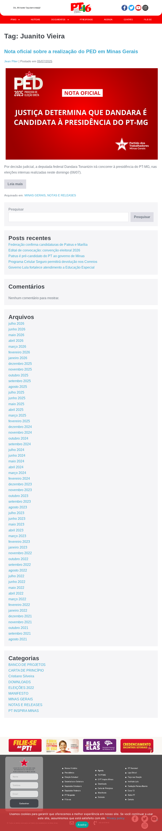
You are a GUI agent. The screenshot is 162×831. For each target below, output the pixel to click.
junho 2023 (16, 518)
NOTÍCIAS (35, 19)
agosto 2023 (17, 507)
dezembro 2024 (20, 427)
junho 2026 (16, 329)
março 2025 (17, 415)
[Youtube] (138, 8)
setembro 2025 (19, 381)
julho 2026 (16, 323)
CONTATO (128, 19)
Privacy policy (115, 818)
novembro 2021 (20, 622)
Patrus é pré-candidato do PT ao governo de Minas (46, 256)
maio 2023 (16, 524)
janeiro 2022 (17, 610)
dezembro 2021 (20, 616)
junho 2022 (16, 582)
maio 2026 (16, 335)
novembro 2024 (20, 432)
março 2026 (17, 346)
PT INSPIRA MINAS (23, 711)
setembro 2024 (19, 444)
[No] (157, 820)
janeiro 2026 (17, 358)
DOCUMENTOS (58, 19)
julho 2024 (16, 450)
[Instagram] (145, 8)
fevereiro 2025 (19, 421)
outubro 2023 (18, 496)
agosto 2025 (17, 386)
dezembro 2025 (20, 363)
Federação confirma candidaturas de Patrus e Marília (48, 244)
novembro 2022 (20, 553)
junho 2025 (16, 398)
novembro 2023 (20, 490)
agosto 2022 (17, 570)
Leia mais (17, 182)
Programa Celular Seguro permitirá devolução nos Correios (52, 261)
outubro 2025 (18, 375)
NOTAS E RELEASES (61, 195)
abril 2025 (15, 409)
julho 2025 (16, 392)
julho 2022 (16, 576)
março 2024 (17, 473)
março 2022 (17, 599)
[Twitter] (131, 8)
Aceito (82, 824)
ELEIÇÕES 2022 (21, 688)
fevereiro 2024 (19, 478)
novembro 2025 (20, 369)
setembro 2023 (19, 501)
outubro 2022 (18, 559)
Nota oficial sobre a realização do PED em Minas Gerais (71, 51)
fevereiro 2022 (19, 605)
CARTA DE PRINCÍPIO (26, 670)
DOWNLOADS (19, 682)
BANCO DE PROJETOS (27, 665)
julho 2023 (16, 513)
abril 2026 (15, 340)
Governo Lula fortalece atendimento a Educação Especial (51, 267)
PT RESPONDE (86, 19)
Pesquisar (16, 209)
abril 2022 (15, 593)
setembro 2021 (19, 633)
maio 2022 (16, 587)
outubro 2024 (18, 438)
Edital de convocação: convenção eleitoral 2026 (44, 250)
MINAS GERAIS (35, 195)
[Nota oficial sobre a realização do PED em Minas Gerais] (81, 114)
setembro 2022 (19, 564)
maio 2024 (16, 461)
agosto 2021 (17, 639)
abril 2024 (15, 467)
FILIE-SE (147, 19)
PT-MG (13, 19)
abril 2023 (15, 530)
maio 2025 (16, 404)
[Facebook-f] (124, 8)
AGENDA (108, 19)
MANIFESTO (18, 693)
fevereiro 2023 (19, 541)
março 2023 (17, 536)
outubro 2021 (18, 628)
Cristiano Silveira (21, 676)
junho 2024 (16, 455)
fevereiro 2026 (19, 352)
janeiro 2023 (17, 547)
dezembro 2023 (20, 484)
